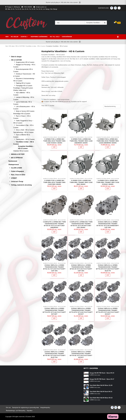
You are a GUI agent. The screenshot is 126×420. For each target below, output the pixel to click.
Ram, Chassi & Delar (18, 174)
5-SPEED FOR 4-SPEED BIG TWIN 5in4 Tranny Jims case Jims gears (81, 182)
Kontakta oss (103, 8)
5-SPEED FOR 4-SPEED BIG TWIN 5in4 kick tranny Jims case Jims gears (54, 182)
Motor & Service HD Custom (25, 111)
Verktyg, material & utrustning (21, 185)
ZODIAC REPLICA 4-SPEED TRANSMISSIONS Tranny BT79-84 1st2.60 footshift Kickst (81, 354)
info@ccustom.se (41, 7)
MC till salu (54, 36)
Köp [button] (54, 147)
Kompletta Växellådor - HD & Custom (54, 137)
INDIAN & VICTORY (18, 154)
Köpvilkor (29, 410)
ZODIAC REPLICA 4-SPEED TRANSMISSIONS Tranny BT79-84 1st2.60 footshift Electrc (54, 354)
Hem (6, 36)
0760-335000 (28, 7)
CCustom (28, 416)
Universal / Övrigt (17, 181)
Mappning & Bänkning (39, 36)
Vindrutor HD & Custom (21, 151)
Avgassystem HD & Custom (25, 62)
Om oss (8, 407)
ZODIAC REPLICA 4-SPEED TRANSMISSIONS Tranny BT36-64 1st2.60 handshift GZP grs (108, 224)
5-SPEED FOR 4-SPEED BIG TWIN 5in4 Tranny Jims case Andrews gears (81, 141)
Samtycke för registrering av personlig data (25, 407)
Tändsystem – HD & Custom (25, 139)
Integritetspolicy (45, 407)
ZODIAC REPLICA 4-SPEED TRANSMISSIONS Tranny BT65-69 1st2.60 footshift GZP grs (81, 268)
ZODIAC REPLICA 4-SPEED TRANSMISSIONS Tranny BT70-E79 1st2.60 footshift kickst (107, 311)
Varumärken (67, 36)
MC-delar (14, 36)
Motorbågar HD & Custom (21, 113)
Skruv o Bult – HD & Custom (25, 130)
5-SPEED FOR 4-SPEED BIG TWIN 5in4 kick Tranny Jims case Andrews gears (108, 141)
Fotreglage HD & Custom (24, 85)
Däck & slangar (16, 56)
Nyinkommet (12, 161)
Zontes (24, 36)
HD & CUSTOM (20, 46)
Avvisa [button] (79, 2)
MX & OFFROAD (17, 158)
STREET (14, 178)
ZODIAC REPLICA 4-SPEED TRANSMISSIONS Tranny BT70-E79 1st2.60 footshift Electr (107, 268)
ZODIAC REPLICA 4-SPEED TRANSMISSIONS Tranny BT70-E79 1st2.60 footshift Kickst (81, 311)
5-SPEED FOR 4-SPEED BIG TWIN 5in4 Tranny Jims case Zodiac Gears (107, 182)
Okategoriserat (13, 164)
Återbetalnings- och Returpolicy (15, 410)
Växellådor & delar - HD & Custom (35, 46)
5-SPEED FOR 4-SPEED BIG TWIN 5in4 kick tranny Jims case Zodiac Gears (54, 141)
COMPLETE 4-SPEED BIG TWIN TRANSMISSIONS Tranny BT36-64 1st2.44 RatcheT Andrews (54, 224)
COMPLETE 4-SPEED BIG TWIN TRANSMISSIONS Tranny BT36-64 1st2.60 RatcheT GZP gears (81, 224)
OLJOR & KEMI (16, 168)
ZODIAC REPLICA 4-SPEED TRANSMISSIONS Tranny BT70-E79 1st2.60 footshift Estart (54, 311)
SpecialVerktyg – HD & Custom (23, 132)
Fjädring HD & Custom (23, 83)
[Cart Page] (114, 22)
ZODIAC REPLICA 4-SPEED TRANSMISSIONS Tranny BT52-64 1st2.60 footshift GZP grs (54, 268)
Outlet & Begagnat (17, 171)
